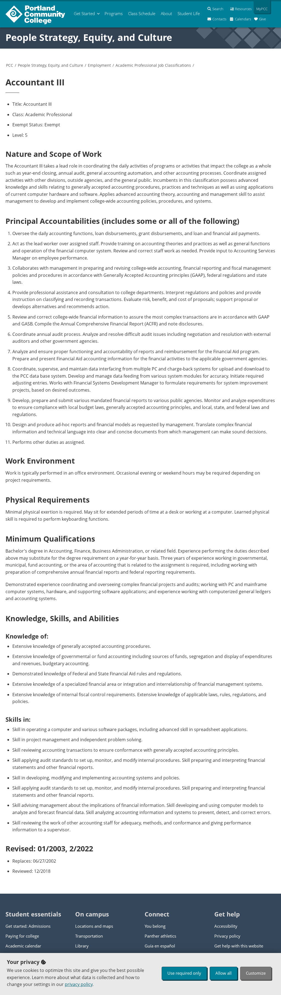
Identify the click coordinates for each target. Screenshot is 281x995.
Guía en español (160, 946)
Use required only (184, 973)
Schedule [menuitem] (141, 13)
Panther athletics (160, 936)
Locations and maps (94, 926)
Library (82, 946)
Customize (256, 973)
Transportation (89, 936)
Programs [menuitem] (114, 13)
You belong (155, 926)
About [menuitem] (166, 13)
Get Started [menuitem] (84, 13)
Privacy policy (227, 936)
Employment (99, 65)
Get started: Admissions (27, 926)
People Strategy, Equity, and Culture (88, 37)
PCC (9, 65)
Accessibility (225, 926)
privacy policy (78, 984)
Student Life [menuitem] (189, 13)
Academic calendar (23, 946)
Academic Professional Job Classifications (153, 65)
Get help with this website (238, 946)
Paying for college (22, 936)
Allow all (223, 973)
